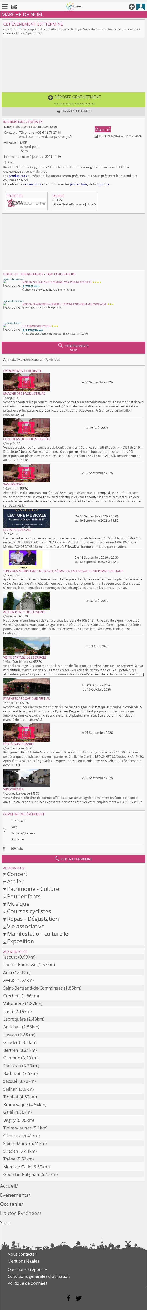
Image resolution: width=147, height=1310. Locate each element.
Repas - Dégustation (33, 918)
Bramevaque (15, 1104)
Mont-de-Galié (17, 1167)
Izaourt (10, 957)
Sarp (14, 827)
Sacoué (10, 1081)
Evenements (14, 1195)
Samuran (12, 1066)
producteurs (18, 176)
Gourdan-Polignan (21, 1174)
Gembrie (11, 1058)
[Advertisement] (73, 65)
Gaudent (11, 1042)
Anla (7, 972)
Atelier (15, 881)
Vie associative (25, 926)
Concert (17, 874)
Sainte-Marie (15, 1143)
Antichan (12, 1027)
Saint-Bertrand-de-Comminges (33, 988)
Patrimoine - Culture (33, 888)
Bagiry (9, 1120)
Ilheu (8, 1011)
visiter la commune (73, 858)
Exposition (20, 941)
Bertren (10, 1050)
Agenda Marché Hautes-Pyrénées (31, 359)
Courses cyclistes (29, 911)
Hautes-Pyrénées (23, 833)
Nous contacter (22, 1254)
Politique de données (27, 1283)
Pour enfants (24, 896)
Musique (18, 903)
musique (102, 184)
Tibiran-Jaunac (17, 1128)
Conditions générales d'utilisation (39, 1276)
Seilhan (10, 1089)
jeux (73, 184)
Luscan (10, 1035)
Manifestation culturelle (37, 933)
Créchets (11, 996)
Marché (103, 129)
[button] (73, 99)
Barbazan (12, 1073)
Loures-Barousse (19, 965)
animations (33, 184)
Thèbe (9, 1159)
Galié (8, 1112)
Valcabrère (13, 1003)
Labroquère (14, 1019)
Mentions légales (23, 1261)
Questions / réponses (28, 1269)
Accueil (8, 1186)
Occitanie (17, 839)
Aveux (9, 980)
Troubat (10, 1097)
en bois (82, 184)
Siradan (10, 1151)
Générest (12, 1135)
